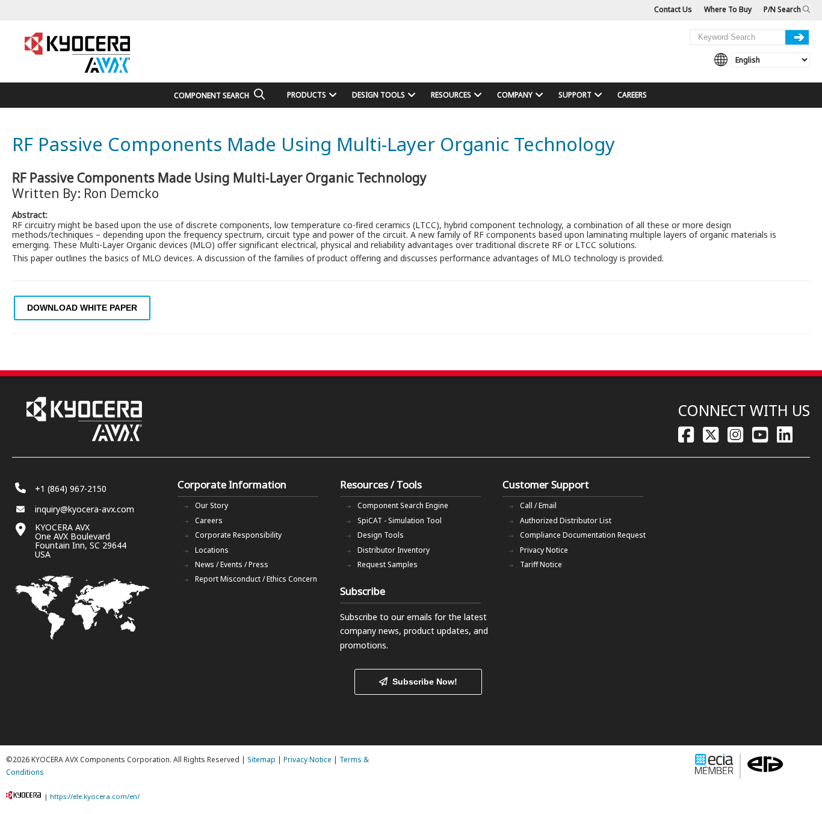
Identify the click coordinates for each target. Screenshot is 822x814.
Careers (209, 520)
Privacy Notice (544, 550)
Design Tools (380, 535)
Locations (212, 550)
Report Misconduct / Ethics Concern (256, 579)
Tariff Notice (541, 564)
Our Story (211, 505)
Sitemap (261, 759)
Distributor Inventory (393, 550)
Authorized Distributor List (565, 520)
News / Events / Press (231, 564)
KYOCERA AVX (78, 53)
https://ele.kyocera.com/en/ (95, 796)
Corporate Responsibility (238, 535)
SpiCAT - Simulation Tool (399, 520)
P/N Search (783, 9)
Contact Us (673, 9)
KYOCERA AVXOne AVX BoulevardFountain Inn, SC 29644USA (80, 540)
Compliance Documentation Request (583, 535)
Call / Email (538, 505)
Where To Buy (728, 9)
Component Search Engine (402, 505)
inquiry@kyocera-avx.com (84, 509)
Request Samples (387, 564)
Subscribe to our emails (386, 617)
